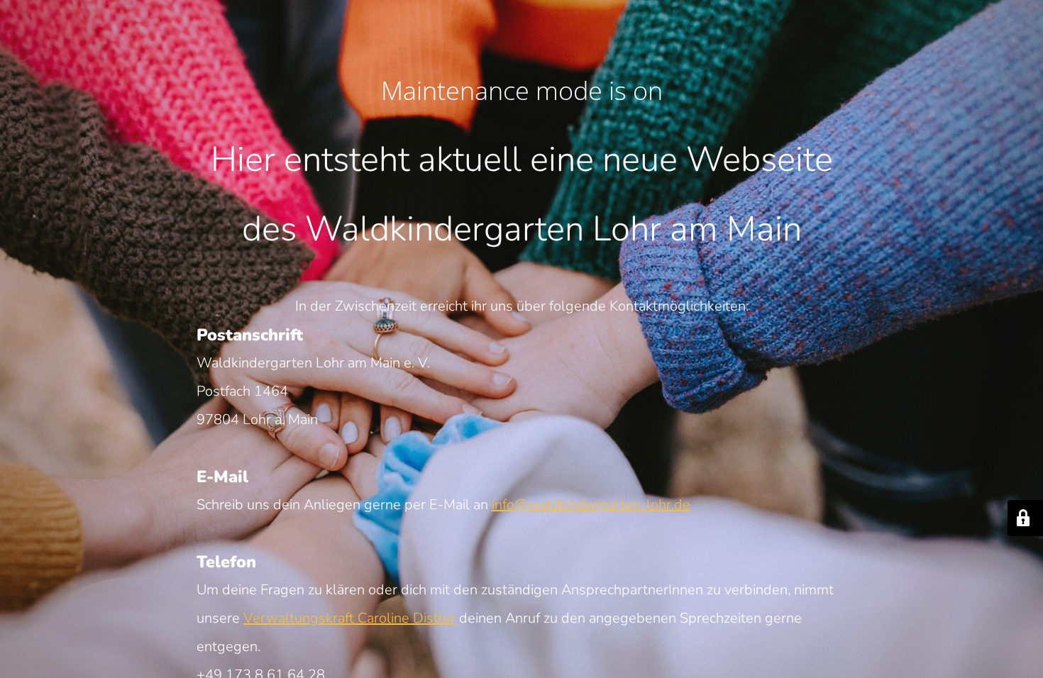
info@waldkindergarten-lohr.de (591, 504)
